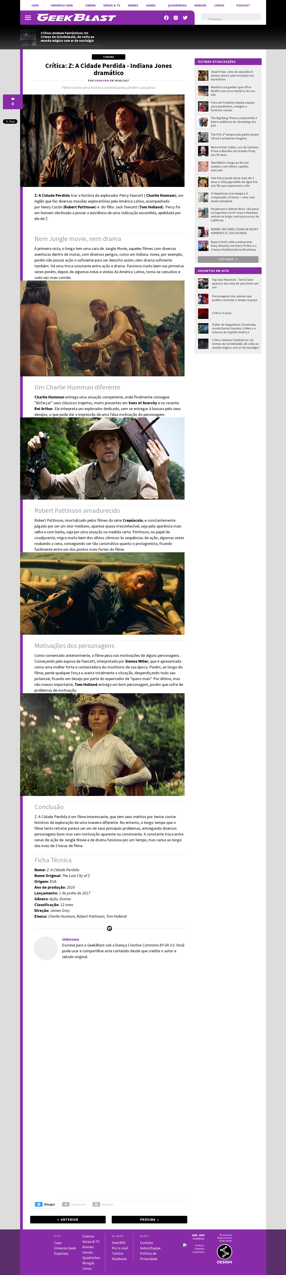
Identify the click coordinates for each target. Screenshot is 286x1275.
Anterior (69, 1219)
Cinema (90, 5)
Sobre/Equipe (150, 1248)
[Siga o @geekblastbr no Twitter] (185, 17)
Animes (133, 5)
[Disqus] (108, 1024)
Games (151, 5)
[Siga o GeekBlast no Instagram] (176, 17)
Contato (146, 1242)
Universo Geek (62, 5)
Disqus (49, 1204)
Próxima (148, 1219)
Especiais (61, 1253)
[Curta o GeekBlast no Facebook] (166, 17)
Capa (35, 5)
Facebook (78, 1204)
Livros (219, 5)
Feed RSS (119, 1242)
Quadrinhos (177, 5)
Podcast (243, 5)
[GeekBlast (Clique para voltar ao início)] (76, 17)
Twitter (118, 1253)
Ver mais (227, 259)
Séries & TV (111, 5)
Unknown (70, 939)
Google (107, 1204)
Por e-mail (120, 1248)
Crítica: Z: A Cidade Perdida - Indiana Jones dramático (108, 69)
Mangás (200, 5)
